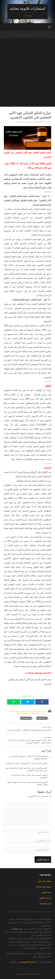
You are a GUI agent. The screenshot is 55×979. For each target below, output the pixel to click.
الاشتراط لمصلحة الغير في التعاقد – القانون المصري (29, 728)
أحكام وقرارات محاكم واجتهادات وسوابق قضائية (27, 712)
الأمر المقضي (41, 718)
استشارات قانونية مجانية (27, 8)
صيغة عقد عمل (44, 881)
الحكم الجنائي (25, 718)
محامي (15, 929)
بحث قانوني (46, 892)
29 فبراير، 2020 (45, 122)
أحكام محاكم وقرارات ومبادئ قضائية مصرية (30, 711)
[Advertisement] (27, 79)
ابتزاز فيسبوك (45, 903)
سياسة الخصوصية (28, 962)
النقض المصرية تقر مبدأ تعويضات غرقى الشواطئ (26, 763)
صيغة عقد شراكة (43, 887)
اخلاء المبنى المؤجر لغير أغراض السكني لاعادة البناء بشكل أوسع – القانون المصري (29, 740)
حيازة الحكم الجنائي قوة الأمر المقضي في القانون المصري (30, 115)
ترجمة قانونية (45, 898)
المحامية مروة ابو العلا (33, 122)
